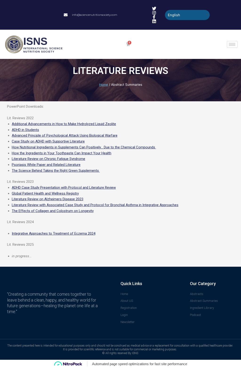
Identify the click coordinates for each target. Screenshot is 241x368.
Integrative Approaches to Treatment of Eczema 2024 (53, 233)
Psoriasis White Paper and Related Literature (46, 165)
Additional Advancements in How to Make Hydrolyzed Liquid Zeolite (64, 124)
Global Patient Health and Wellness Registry (45, 193)
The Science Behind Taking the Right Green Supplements (56, 170)
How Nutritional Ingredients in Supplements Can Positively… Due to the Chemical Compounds (84, 147)
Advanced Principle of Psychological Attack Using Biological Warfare (64, 135)
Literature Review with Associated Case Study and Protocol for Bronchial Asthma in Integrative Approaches (95, 205)
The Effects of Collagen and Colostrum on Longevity (53, 211)
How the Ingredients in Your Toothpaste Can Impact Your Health (61, 153)
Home (103, 84)
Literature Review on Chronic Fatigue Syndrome (48, 159)
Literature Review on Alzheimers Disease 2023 (47, 199)
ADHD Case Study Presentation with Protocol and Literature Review (64, 187)
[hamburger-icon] (232, 44)
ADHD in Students (25, 130)
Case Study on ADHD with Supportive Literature (48, 141)
